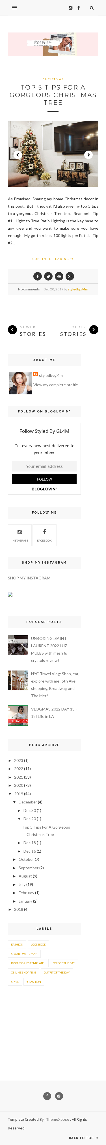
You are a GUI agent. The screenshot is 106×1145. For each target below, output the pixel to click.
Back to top (82, 1138)
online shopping (23, 972)
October (26, 859)
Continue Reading (51, 258)
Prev (18, 155)
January (25, 901)
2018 (18, 909)
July (22, 884)
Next (88, 155)
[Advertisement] (25, 1017)
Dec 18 (29, 842)
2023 (18, 760)
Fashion (17, 944)
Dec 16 (29, 851)
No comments (29, 289)
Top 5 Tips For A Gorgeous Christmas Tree (53, 95)
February (26, 892)
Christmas (53, 79)
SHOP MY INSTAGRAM (29, 577)
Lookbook (38, 944)
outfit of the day (57, 972)
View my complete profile (55, 384)
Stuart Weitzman (24, 953)
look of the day (63, 963)
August (25, 876)
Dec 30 (29, 810)
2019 (18, 793)
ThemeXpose (58, 1119)
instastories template (27, 963)
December (28, 801)
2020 (18, 785)
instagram (20, 540)
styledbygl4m (78, 289)
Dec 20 (29, 818)
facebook (44, 540)
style (15, 981)
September (28, 867)
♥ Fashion (34, 981)
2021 (18, 777)
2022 (18, 768)
